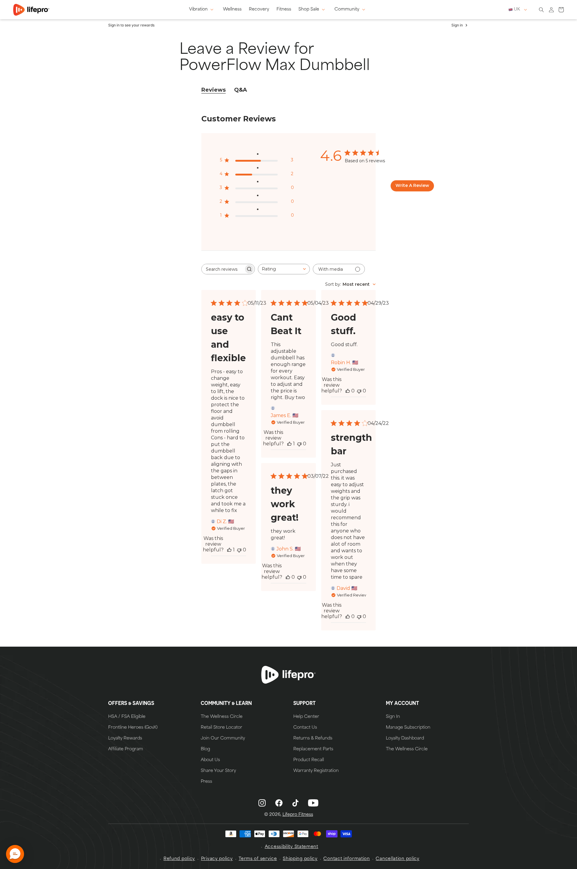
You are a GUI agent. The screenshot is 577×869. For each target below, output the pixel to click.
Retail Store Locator (221, 728)
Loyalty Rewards (125, 738)
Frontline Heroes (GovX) (132, 728)
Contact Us (305, 728)
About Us (210, 760)
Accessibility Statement (291, 847)
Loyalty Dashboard (405, 738)
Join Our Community (223, 738)
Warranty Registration (316, 771)
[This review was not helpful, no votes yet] (239, 550)
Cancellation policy (397, 859)
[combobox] (284, 269)
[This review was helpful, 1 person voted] (229, 550)
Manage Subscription (408, 728)
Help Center (306, 717)
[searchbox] (223, 269)
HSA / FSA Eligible (126, 717)
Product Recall (308, 760)
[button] (202, 9)
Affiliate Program (125, 749)
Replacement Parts (313, 749)
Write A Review (412, 185)
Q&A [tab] (240, 90)
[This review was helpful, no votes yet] (348, 391)
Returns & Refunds (312, 738)
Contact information (346, 859)
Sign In (393, 717)
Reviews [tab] (213, 90)
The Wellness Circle (222, 717)
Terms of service (258, 859)
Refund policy (179, 859)
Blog (205, 749)
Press (206, 782)
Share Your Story (218, 771)
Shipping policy (300, 859)
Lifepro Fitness (297, 815)
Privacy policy (217, 859)
